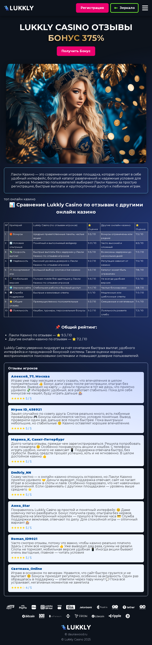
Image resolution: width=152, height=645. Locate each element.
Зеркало (127, 8)
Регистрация (92, 8)
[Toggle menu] (145, 8)
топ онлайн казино (19, 199)
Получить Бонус (76, 51)
